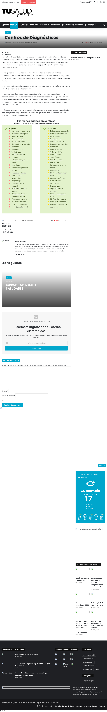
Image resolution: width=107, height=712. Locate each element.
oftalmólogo (87, 669)
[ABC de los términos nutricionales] (75, 665)
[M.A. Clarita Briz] (67, 660)
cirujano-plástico (89, 655)
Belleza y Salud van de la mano (97, 604)
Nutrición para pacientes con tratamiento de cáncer (97, 624)
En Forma (45, 25)
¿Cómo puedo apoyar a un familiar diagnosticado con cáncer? (97, 582)
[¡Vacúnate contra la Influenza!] (83, 572)
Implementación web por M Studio (48, 703)
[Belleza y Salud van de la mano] (98, 597)
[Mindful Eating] (58, 665)
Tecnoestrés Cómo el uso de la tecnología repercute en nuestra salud (31, 674)
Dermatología (88, 658)
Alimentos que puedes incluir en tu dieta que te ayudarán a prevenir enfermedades (82, 626)
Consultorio (68, 25)
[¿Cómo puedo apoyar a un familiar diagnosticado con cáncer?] (98, 572)
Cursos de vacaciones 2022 (82, 604)
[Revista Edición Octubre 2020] (58, 660)
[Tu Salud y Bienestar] (18, 13)
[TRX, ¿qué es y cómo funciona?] (75, 660)
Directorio (91, 25)
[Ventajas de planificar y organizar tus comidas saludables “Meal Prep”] (58, 655)
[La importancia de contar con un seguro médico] (67, 665)
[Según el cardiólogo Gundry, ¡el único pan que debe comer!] (7, 666)
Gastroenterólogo (89, 665)
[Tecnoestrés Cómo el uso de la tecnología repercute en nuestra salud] (7, 676)
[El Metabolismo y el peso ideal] (7, 657)
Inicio (6, 25)
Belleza (34, 25)
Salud (14, 25)
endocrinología (88, 662)
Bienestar (56, 25)
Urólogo (98, 669)
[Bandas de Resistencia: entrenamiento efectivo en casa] (75, 655)
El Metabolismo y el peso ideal (85, 57)
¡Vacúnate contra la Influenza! (82, 579)
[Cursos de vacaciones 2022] (83, 597)
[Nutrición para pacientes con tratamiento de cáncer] (98, 615)
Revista (80, 25)
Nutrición (24, 25)
